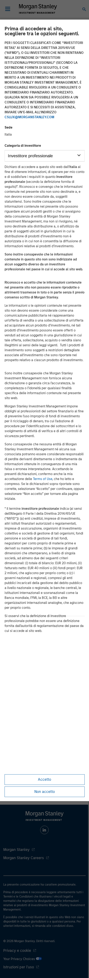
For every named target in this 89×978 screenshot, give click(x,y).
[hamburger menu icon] (7, 9)
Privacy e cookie (17, 950)
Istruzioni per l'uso (18, 967)
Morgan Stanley (16, 849)
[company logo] (38, 9)
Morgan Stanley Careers (23, 858)
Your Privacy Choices (19, 959)
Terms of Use (42, 479)
